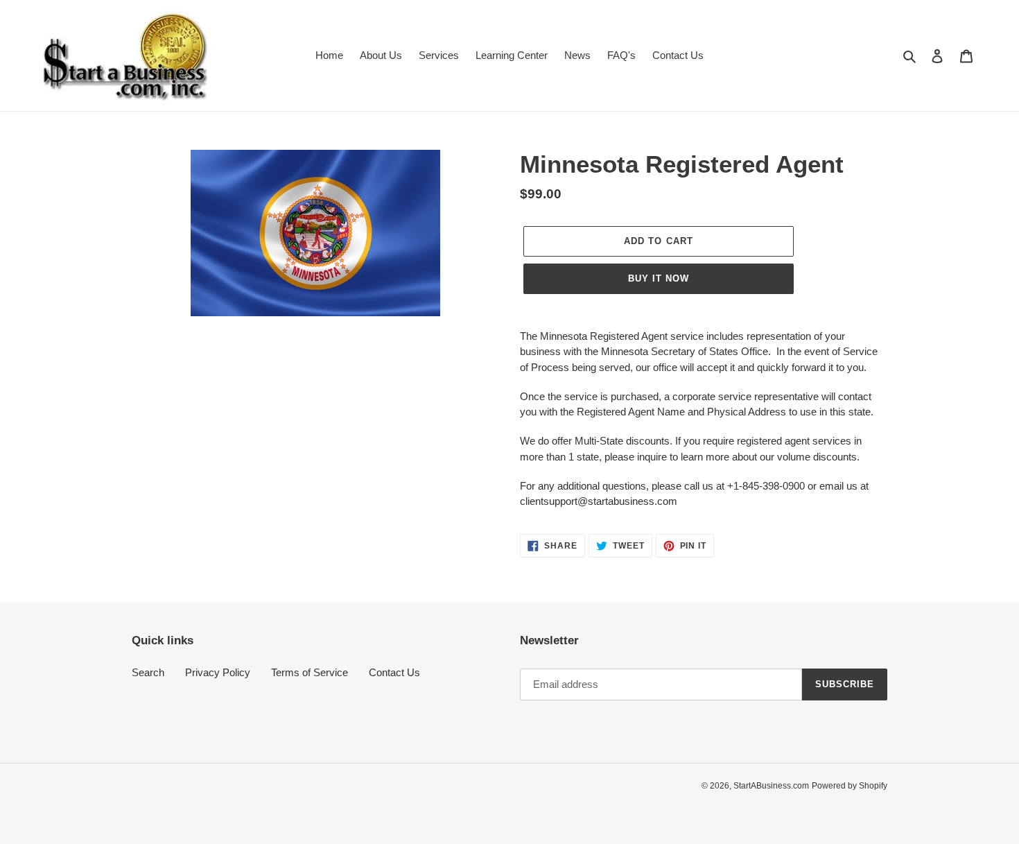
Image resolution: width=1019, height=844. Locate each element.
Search (148, 672)
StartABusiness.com (771, 786)
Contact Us (394, 672)
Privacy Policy (217, 672)
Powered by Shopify (849, 786)
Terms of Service (309, 672)
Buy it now (658, 278)
